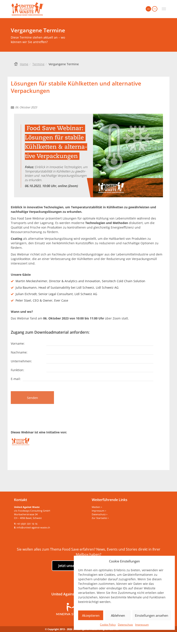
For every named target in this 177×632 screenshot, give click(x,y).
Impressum (142, 624)
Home (24, 64)
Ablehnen (118, 615)
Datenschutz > (99, 514)
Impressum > (99, 510)
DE (148, 8)
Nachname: (19, 352)
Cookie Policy (108, 624)
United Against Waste (27, 9)
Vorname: (18, 343)
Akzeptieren (91, 615)
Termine (38, 64)
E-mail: (16, 378)
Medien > (97, 507)
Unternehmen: (21, 361)
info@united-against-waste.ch (33, 527)
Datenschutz (125, 624)
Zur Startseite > (100, 518)
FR (154, 8)
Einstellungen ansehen (151, 615)
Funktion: (17, 370)
